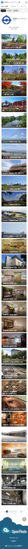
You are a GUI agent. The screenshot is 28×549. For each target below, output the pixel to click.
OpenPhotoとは (13, 537)
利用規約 (13, 541)
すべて (3, 10)
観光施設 (16, 10)
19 (21, 511)
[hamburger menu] (26, 2)
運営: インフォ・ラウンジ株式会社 (13, 545)
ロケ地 (9, 10)
